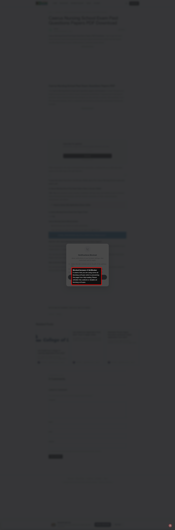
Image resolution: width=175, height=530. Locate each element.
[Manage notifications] (170, 525)
